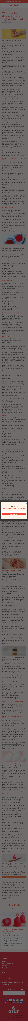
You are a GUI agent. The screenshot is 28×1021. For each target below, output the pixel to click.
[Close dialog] (26, 502)
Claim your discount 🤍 (14, 514)
